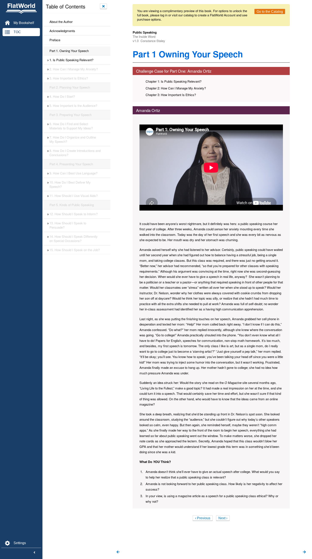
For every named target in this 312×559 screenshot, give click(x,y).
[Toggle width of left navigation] (34, 552)
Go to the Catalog (270, 11)
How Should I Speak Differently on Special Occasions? (73, 238)
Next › (222, 518)
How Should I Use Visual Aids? (73, 196)
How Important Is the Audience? (73, 105)
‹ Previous (202, 518)
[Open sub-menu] (48, 60)
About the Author (61, 22)
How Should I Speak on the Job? (74, 250)
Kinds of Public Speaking (71, 205)
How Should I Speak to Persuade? (67, 225)
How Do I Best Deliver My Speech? (70, 184)
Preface (54, 40)
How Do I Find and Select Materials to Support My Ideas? (71, 126)
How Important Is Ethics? (68, 78)
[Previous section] (118, 552)
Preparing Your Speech (70, 115)
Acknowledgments (62, 31)
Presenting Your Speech (71, 164)
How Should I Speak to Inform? (73, 214)
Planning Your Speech (69, 87)
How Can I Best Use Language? (73, 173)
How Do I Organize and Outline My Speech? (72, 139)
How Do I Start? (62, 96)
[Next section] (304, 552)
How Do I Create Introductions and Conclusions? (75, 153)
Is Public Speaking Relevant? (71, 60)
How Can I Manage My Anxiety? (73, 69)
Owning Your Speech (69, 51)
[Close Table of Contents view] (103, 6)
